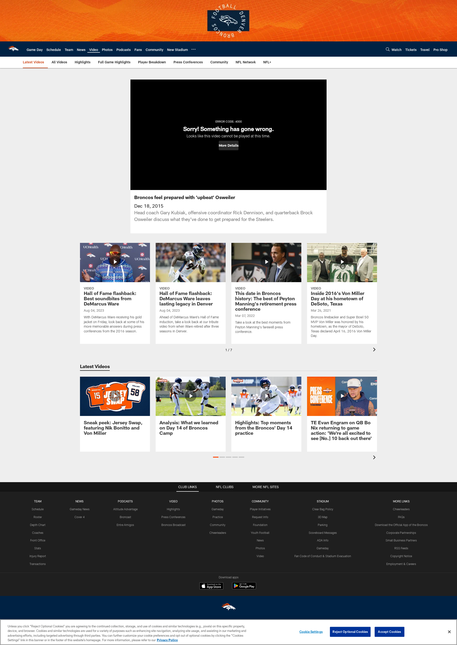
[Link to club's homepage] (13, 49)
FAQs (401, 517)
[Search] (388, 49)
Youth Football (260, 532)
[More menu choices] (193, 49)
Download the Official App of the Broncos (401, 524)
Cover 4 (79, 517)
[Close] (449, 631)
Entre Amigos (125, 524)
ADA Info (322, 540)
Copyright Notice (401, 556)
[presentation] (375, 350)
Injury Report (38, 556)
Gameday (218, 509)
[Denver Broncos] (228, 608)
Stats (37, 548)
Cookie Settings (311, 632)
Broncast (125, 517)
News (260, 540)
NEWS (79, 501)
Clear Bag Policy (322, 509)
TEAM (37, 501)
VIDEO (173, 501)
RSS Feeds (401, 548)
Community (217, 524)
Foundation (260, 524)
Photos (260, 548)
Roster (38, 517)
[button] (228, 145)
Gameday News (79, 509)
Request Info (260, 517)
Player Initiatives (260, 509)
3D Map (323, 517)
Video (260, 556)
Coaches (37, 532)
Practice (218, 517)
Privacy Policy (167, 640)
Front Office (37, 540)
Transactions (38, 563)
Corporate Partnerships (401, 532)
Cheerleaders (217, 532)
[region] (228, 632)
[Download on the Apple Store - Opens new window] (211, 586)
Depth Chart (37, 524)
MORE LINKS (401, 501)
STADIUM (323, 501)
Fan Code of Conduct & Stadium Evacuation (322, 556)
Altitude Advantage (125, 509)
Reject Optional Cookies (350, 632)
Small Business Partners (401, 540)
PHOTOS (218, 501)
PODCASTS (125, 501)
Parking (323, 524)
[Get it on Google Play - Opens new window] (244, 588)
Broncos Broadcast (173, 524)
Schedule (38, 509)
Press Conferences (173, 517)
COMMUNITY (260, 501)
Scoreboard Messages (323, 532)
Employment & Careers (401, 563)
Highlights (173, 509)
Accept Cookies (389, 632)
